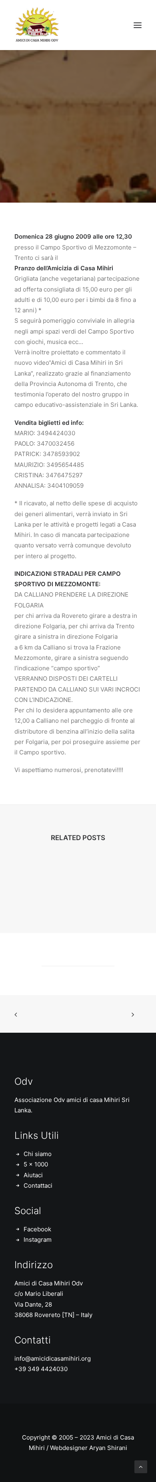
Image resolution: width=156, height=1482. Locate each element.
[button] (137, 25)
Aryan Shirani (108, 1448)
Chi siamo (38, 1154)
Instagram (38, 1239)
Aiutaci (33, 1175)
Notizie (77, 155)
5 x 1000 (36, 1164)
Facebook (37, 1229)
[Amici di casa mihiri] (37, 25)
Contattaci (38, 1185)
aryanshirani (117, 155)
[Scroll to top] (140, 1466)
